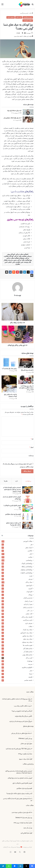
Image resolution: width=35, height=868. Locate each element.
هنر (31, 544)
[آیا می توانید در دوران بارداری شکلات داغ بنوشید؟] (27, 525)
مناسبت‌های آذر (28, 651)
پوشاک (30, 595)
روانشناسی (29, 560)
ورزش (30, 579)
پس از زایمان (28, 601)
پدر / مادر (18, 17)
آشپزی (30, 588)
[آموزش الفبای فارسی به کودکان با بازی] (27, 508)
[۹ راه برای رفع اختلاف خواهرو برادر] (28, 120)
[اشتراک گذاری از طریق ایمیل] (6, 272)
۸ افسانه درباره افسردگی (27, 370)
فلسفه (30, 677)
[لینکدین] (24, 272)
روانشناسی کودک (27, 563)
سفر (31, 670)
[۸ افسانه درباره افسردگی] (25, 363)
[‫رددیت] (13, 272)
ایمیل (31, 447)
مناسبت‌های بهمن (27, 654)
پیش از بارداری (28, 604)
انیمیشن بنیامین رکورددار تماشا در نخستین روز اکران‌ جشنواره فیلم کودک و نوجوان (12, 489)
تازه (16, 481)
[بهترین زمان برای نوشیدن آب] (9, 362)
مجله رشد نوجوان (27, 642)
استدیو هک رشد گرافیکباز (10, 847)
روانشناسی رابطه (27, 566)
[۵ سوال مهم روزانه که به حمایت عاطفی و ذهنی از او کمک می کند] (25, 379)
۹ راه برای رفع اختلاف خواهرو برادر (12, 118)
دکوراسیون (29, 585)
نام (32, 439)
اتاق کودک (29, 591)
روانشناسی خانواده (26, 573)
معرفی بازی (10, 17)
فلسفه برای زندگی (26, 617)
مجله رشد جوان (27, 639)
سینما (30, 674)
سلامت (30, 557)
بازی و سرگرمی (24, 13)
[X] (28, 272)
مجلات (30, 626)
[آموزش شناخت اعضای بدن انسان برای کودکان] (27, 499)
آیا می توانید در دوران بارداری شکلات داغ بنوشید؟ (13, 524)
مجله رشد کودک (27, 629)
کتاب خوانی (29, 613)
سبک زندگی (28, 582)
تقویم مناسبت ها (27, 645)
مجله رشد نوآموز (27, 636)
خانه (30, 13)
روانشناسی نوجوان (26, 569)
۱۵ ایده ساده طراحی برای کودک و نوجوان (10, 395)
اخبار (31, 554)
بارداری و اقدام (28, 598)
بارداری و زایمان (27, 607)
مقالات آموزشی (28, 20)
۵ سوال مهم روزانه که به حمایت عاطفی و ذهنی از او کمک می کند (26, 388)
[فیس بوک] (31, 272)
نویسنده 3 (28, 33)
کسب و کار (29, 658)
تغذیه (30, 576)
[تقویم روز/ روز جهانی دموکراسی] (27, 516)
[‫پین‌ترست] (17, 272)
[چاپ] (31, 275)
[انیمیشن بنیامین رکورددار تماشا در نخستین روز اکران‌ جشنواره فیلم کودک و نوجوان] (27, 490)
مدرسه (30, 664)
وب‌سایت (31, 455)
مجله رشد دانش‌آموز (26, 633)
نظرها (6, 481)
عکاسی (30, 550)
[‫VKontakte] (10, 272)
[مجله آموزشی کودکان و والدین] (24, 4)
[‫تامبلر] (21, 272)
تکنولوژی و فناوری (27, 667)
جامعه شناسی (28, 680)
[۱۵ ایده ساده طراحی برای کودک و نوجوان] (9, 383)
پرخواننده (28, 481)
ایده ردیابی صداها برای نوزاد (14, 110)
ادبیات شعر (28, 547)
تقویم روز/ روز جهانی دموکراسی (13, 514)
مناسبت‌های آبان (27, 648)
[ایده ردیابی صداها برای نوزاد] (28, 112)
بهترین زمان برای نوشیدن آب (9, 368)
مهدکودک (29, 661)
